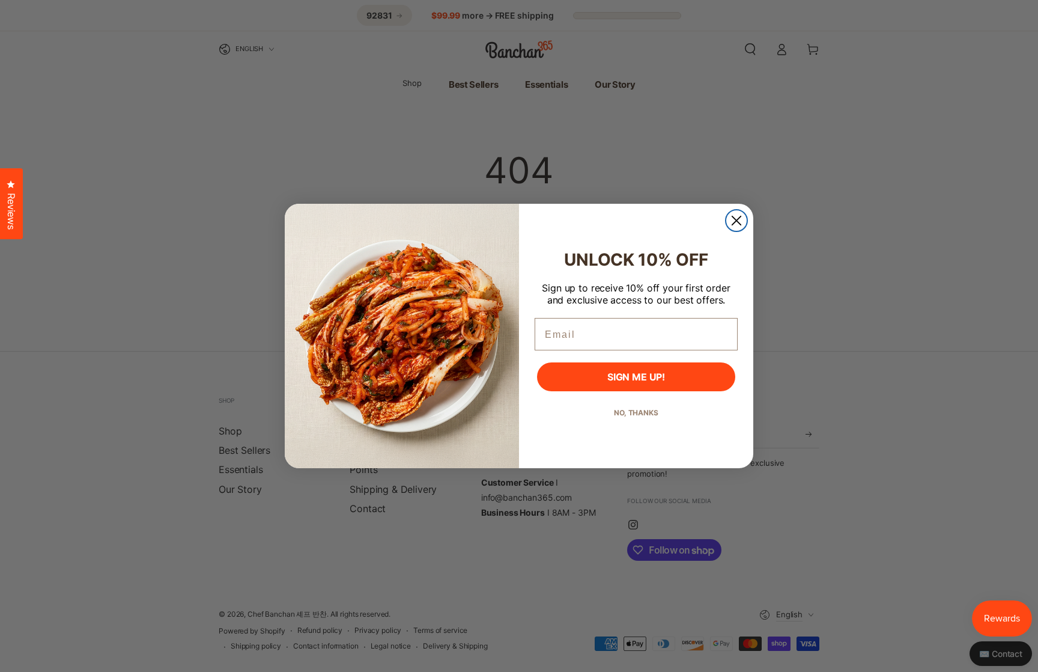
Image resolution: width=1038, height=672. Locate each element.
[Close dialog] (736, 220)
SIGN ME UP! (636, 377)
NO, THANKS (636, 412)
